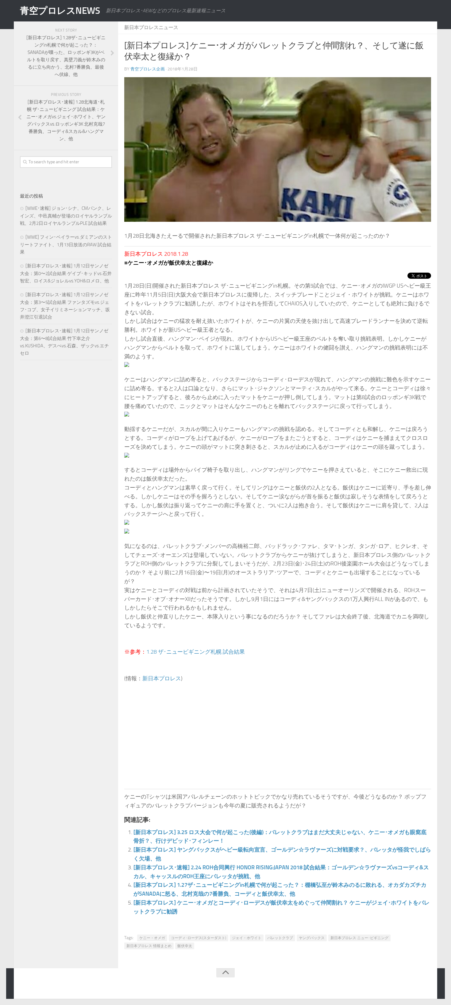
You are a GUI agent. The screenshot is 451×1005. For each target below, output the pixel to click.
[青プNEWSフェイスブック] (426, 984)
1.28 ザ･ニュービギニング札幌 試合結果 (195, 651)
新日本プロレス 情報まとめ (149, 946)
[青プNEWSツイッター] (414, 984)
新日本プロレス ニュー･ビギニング (359, 938)
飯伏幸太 (184, 946)
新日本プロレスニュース (151, 27)
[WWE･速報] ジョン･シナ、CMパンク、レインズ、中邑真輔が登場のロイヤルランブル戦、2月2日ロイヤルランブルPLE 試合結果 (66, 216)
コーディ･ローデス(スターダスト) (198, 938)
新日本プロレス (161, 678)
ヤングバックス (312, 938)
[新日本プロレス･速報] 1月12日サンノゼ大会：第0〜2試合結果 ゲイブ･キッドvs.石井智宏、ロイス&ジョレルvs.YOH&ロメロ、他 (66, 273)
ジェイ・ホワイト (246, 938)
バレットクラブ (280, 938)
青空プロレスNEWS (60, 10)
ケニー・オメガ (152, 938)
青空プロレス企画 (147, 69)
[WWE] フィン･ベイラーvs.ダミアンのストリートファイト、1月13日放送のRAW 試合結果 (66, 244)
